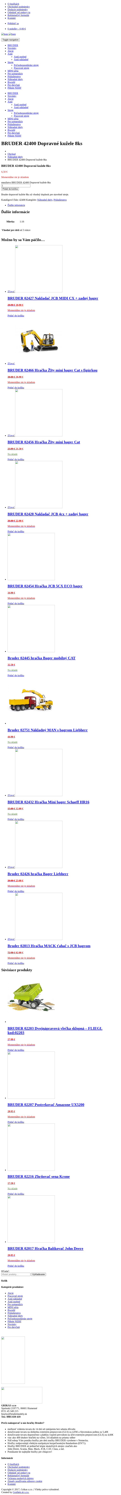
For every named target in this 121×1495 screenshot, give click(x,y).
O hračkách (13, 4)
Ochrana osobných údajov (21, 1478)
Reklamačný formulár (18, 15)
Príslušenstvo (14, 76)
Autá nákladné (21, 59)
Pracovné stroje (21, 68)
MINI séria (13, 70)
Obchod (12, 154)
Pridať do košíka (10, 189)
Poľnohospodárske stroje (26, 65)
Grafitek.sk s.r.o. (21, 1492)
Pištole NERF (14, 87)
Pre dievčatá (14, 85)
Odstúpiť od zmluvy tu (19, 12)
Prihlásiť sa (13, 23)
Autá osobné (20, 56)
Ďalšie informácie (16, 205)
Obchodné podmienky (19, 6)
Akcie (11, 51)
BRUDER (13, 45)
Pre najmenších (15, 73)
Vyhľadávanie (38, 1274)
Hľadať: (5, 1271)
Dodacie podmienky (18, 9)
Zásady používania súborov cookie (25, 1481)
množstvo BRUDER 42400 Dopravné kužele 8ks (26, 182)
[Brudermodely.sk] (8, 34)
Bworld (11, 82)
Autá (10, 53)
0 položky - (17, 28)
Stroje (10, 62)
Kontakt (12, 18)
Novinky (12, 48)
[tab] (64, 205)
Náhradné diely (15, 79)
